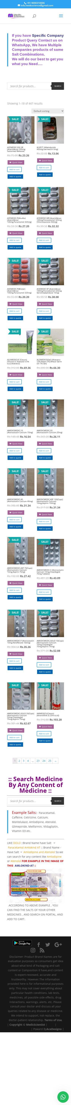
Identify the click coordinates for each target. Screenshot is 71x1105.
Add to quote (15, 176)
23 (38, 760)
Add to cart (14, 169)
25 (49, 760)
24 (43, 760)
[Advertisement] (35, 1068)
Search (57, 86)
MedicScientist (35, 1024)
